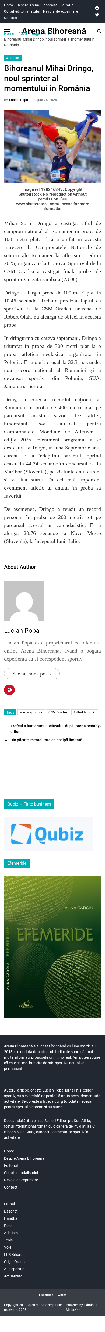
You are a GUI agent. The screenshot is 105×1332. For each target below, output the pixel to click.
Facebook (46, 1295)
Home (9, 5)
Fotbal (9, 1204)
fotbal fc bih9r (85, 712)
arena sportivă (31, 712)
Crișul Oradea (15, 1262)
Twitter (61, 1295)
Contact (11, 18)
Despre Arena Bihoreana (37, 5)
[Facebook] (97, 8)
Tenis (8, 1240)
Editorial (67, 5)
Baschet (11, 1211)
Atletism (12, 58)
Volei (8, 1247)
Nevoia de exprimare (60, 11)
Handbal (11, 1218)
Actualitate (13, 1276)
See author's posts (31, 674)
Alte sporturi (14, 1269)
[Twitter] (97, 15)
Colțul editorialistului (22, 11)
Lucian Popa (18, 100)
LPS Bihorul (13, 1254)
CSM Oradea (58, 712)
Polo (8, 1226)
